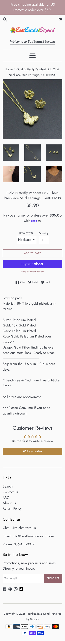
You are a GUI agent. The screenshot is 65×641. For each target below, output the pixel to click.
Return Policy (12, 508)
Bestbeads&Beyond (38, 614)
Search (8, 486)
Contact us (10, 492)
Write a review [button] (32, 451)
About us (9, 503)
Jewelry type (26, 233)
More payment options (32, 271)
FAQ (6, 497)
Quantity (43, 233)
